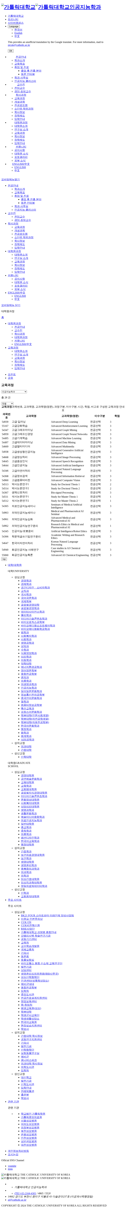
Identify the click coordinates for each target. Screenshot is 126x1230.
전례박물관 (27, 1091)
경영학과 (26, 580)
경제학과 (26, 584)
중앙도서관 (27, 994)
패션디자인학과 (30, 837)
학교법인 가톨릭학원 (33, 1113)
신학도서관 (27, 1084)
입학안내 (19, 119)
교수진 (21, 84)
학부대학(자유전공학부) (35, 722)
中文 (17, 170)
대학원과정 (21, 122)
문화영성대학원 (30, 799)
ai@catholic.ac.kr (17, 1199)
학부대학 (26, 1011)
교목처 (25, 942)
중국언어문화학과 (31, 698)
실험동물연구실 (30, 1053)
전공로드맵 (21, 105)
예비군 (25, 1056)
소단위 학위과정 (23, 108)
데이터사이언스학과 (33, 611)
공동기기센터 (29, 939)
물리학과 (26, 615)
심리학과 (26, 656)
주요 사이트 (15, 899)
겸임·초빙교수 (22, 91)
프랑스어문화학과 (31, 712)
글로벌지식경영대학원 (34, 792)
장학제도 (19, 115)
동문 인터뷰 (28, 74)
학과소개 (19, 60)
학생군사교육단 (30, 1015)
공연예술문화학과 (31, 778)
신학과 (25, 893)
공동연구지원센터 (31, 1039)
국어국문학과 (29, 597)
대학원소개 (21, 126)
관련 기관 (13, 1101)
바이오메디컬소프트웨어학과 (38, 625)
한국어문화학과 (30, 725)
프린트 (12, 374)
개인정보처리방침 (18, 1151)
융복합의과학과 (30, 868)
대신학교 (26, 1077)
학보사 (25, 1029)
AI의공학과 (27, 739)
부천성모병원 (29, 1131)
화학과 (25, 732)
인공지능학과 (29, 687)
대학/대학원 (15, 565)
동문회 (25, 956)
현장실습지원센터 (31, 1025)
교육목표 (19, 63)
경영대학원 (27, 775)
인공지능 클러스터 (25, 81)
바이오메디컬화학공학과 (35, 629)
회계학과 (26, 736)
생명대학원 (27, 861)
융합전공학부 (29, 674)
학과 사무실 (21, 77)
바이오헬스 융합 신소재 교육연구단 (41, 963)
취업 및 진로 (21, 67)
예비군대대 (27, 984)
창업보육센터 (29, 1001)
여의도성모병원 (30, 1124)
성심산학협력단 (30, 977)
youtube (12, 1166)
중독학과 (26, 830)
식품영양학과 (29, 653)
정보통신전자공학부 (33, 694)
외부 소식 (20, 160)
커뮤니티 (21, 146)
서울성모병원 (29, 1120)
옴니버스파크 (29, 1060)
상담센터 (26, 970)
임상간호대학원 (30, 879)
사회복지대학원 (30, 803)
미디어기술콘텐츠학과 (34, 618)
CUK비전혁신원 (30, 925)
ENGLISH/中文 (21, 164)
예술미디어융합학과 (33, 817)
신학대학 (26, 756)
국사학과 (26, 594)
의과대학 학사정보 (32, 1063)
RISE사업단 (28, 928)
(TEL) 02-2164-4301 (25, 1193)
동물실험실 (27, 959)
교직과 (25, 591)
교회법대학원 (29, 789)
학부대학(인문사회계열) (35, 715)
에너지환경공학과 (31, 667)
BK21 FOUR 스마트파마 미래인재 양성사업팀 (47, 915)
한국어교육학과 (30, 841)
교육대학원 (27, 782)
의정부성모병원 (30, 1127)
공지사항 (19, 150)
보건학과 (26, 858)
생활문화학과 (29, 813)
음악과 (25, 677)
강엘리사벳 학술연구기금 (36, 935)
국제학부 (26, 601)
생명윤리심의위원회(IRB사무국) (40, 973)
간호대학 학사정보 (32, 1036)
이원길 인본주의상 (32, 919)
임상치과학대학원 (31, 882)
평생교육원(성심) (31, 1008)
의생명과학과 (29, 684)
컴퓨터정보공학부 (31, 705)
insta (10, 1168)
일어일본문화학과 (31, 691)
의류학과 (26, 680)
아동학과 (26, 660)
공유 (10, 377)
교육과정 (19, 98)
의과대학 (26, 746)
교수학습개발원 (30, 946)
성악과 (25, 646)
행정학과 (26, 729)
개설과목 (19, 101)
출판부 (25, 1094)
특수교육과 (27, 708)
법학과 (25, 632)
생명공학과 (27, 642)
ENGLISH (20, 167)
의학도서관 (27, 1067)
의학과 (25, 875)
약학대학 (26, 663)
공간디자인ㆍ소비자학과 (35, 587)
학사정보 (19, 112)
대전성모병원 (29, 1144)
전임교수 (19, 88)
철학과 (25, 701)
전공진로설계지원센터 (34, 998)
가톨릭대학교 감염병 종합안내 (38, 932)
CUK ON (26, 922)
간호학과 (26, 851)
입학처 (25, 991)
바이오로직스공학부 (33, 622)
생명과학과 (27, 810)
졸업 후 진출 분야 (31, 70)
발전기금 (26, 966)
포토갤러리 (21, 157)
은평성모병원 (29, 1134)
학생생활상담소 (30, 1018)
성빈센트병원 (29, 1141)
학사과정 (21, 94)
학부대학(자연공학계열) (35, 718)
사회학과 (26, 639)
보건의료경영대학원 (33, 855)
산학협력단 (27, 1049)
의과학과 (26, 872)
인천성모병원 (29, 1138)
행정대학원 (27, 844)
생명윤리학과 (29, 865)
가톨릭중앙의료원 (31, 1117)
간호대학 (26, 750)
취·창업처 (26, 1004)
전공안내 (21, 56)
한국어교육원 (29, 1022)
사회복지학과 (29, 635)
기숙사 (25, 953)
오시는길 (13, 1154)
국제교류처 (27, 949)
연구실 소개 (21, 129)
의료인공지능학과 (31, 820)
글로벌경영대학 (30, 604)
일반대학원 (27, 823)
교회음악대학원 (30, 896)
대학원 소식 (21, 153)
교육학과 (26, 785)
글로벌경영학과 (30, 608)
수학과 (25, 649)
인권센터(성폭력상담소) (35, 980)
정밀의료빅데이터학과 (34, 886)
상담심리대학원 (30, 806)
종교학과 (26, 827)
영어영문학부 (29, 670)
